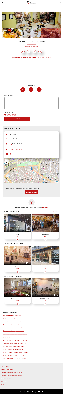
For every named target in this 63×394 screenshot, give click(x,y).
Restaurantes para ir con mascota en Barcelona (15, 334)
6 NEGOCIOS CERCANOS (38, 57)
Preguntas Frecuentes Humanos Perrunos (11, 372)
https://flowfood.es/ (16, 149)
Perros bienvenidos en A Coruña (11, 325)
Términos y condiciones (7, 369)
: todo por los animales (13, 331)
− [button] (6, 162)
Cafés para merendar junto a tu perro (12, 318)
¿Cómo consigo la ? (13, 349)
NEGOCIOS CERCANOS (31, 192)
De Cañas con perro (8, 337)
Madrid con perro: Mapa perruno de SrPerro (14, 355)
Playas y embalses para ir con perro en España (14, 358)
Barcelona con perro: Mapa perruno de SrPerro (15, 340)
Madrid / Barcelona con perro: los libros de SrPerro (15, 352)
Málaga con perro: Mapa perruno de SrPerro (14, 343)
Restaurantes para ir (14, 346)
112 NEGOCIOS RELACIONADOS (21, 57)
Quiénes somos (5, 366)
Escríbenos (45, 207)
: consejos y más (12, 315)
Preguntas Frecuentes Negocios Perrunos (11, 375)
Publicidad (3, 381)
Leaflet (56, 181)
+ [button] (6, 160)
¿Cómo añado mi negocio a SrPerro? (12, 328)
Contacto (3, 385)
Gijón (12, 145)
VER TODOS (55, 211)
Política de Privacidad (6, 378)
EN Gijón (48, 57)
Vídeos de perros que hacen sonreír (12, 322)
